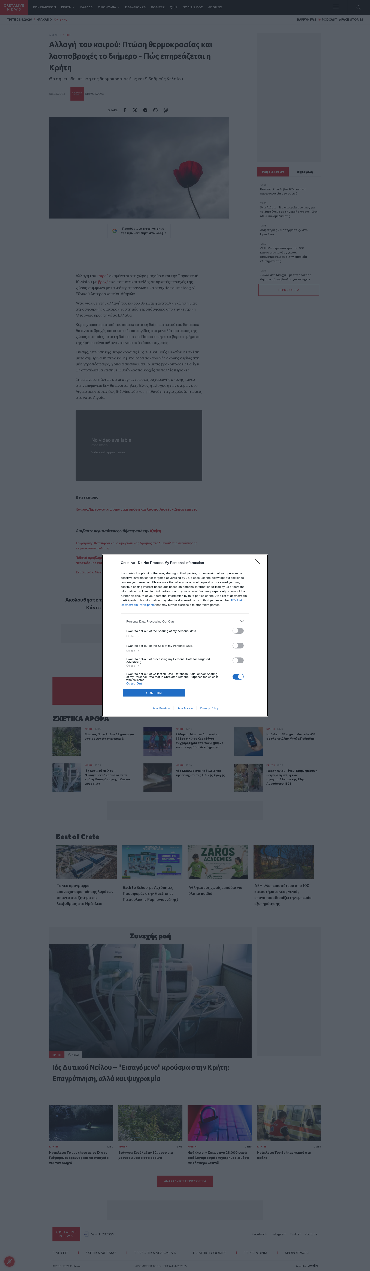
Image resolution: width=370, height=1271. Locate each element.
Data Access (185, 708)
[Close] (259, 563)
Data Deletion (161, 708)
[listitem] (185, 621)
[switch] (238, 631)
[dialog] (185, 635)
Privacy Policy (209, 708)
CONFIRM (154, 693)
